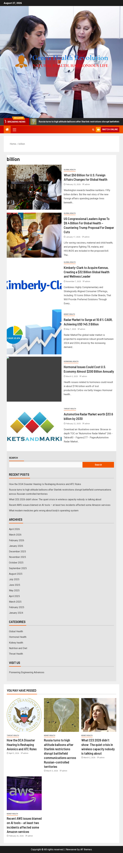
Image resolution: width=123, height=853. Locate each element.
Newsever (71, 849)
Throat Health (70, 409)
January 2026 (16, 546)
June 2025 (14, 585)
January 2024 (16, 612)
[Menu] (14, 129)
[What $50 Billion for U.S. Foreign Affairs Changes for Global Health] (34, 187)
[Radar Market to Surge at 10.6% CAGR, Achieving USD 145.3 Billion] (34, 331)
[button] (14, 129)
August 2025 (15, 573)
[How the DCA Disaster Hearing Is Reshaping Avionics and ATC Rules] (24, 715)
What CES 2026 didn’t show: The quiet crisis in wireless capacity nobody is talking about (55, 499)
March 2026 (15, 534)
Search (13, 457)
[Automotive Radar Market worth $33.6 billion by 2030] (34, 426)
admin (87, 184)
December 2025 (17, 551)
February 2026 (16, 540)
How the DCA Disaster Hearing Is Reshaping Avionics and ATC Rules (45, 484)
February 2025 (16, 607)
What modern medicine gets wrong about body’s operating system (43, 510)
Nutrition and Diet (18, 648)
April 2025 (14, 596)
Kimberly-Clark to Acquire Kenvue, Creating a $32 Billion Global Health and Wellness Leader (87, 272)
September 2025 (18, 568)
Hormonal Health (71, 361)
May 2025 (14, 590)
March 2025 (15, 601)
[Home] (7, 130)
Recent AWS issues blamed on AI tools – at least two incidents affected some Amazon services (59, 505)
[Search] (93, 130)
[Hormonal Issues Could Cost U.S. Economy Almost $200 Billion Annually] (34, 379)
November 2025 (17, 557)
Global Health (70, 170)
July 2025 (14, 579)
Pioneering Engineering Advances (26, 672)
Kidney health (69, 314)
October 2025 (16, 562)
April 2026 (14, 529)
